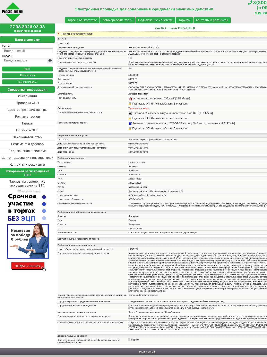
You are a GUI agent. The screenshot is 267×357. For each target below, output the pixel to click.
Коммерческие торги (117, 20)
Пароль (7, 56)
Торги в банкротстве (82, 20)
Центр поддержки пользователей (27, 158)
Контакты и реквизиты (212, 20)
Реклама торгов (27, 116)
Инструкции (27, 96)
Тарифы (184, 20)
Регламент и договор (27, 144)
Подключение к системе (155, 20)
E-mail (6, 46)
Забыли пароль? (27, 81)
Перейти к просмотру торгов (76, 33)
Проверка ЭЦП (27, 103)
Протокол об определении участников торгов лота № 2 (165, 113)
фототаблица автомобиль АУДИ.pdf (154, 98)
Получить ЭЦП (27, 130)
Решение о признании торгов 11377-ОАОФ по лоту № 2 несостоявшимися (176, 123)
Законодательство (27, 137)
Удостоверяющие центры (27, 110)
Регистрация (27, 75)
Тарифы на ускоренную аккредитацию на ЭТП (27, 183)
